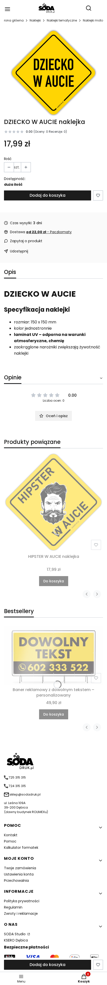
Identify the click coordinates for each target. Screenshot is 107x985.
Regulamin (13, 907)
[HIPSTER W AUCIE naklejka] (53, 502)
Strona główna (12, 20)
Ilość (8, 158)
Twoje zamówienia (20, 868)
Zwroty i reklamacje (21, 913)
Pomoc (10, 841)
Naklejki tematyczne (62, 20)
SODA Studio (15, 934)
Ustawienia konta (19, 874)
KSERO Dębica (16, 940)
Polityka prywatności (21, 901)
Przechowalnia (16, 880)
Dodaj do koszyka (47, 195)
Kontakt (10, 835)
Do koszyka (53, 581)
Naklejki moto (93, 20)
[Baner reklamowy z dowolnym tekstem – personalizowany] (53, 655)
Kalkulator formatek (21, 847)
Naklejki (35, 20)
